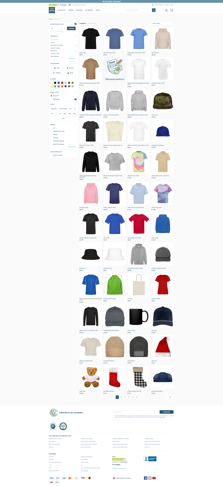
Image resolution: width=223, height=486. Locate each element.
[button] (114, 69)
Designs (79, 10)
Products (62, 10)
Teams (70, 10)
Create (90, 10)
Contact (167, 5)
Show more (72, 58)
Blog (98, 10)
